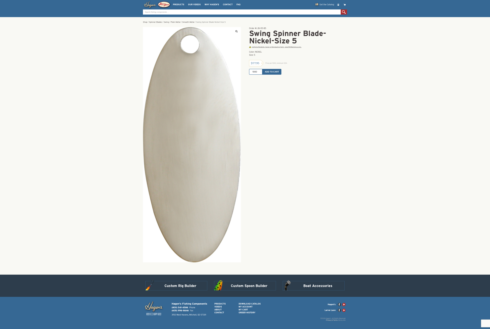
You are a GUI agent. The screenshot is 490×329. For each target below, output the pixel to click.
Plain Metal (175, 22)
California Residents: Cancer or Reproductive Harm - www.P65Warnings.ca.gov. (276, 47)
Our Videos (194, 4)
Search (344, 12)
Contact (228, 4)
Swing (166, 22)
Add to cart (272, 72)
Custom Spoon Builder (249, 286)
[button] (236, 31)
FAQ (238, 4)
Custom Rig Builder (180, 286)
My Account (246, 307)
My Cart (243, 309)
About (218, 309)
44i (344, 320)
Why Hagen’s (212, 4)
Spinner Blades (155, 22)
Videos (218, 307)
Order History (247, 312)
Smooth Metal (188, 22)
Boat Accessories (317, 286)
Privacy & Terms (332, 320)
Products (178, 4)
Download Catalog (250, 304)
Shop (145, 22)
